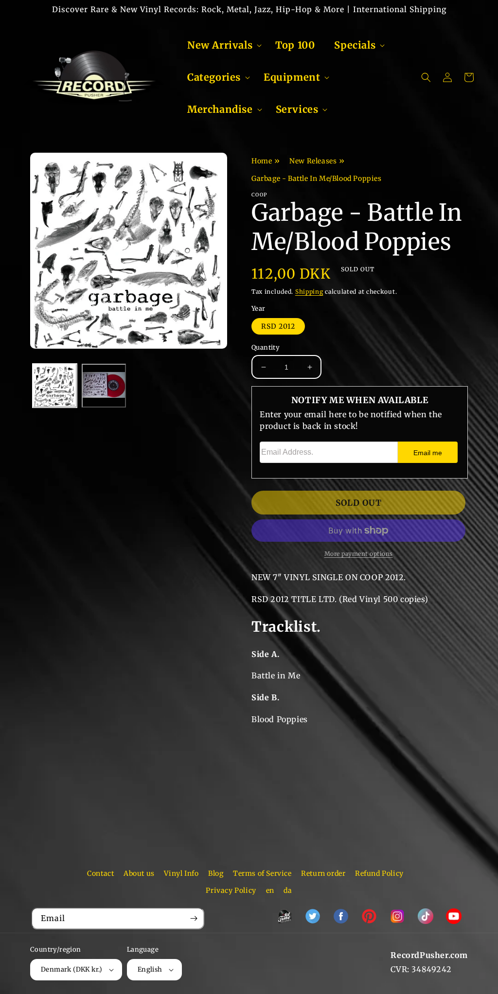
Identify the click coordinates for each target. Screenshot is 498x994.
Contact (100, 873)
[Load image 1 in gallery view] (55, 386)
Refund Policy (379, 873)
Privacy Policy (231, 890)
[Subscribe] (193, 918)
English (150, 969)
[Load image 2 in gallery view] (104, 386)
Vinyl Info (181, 873)
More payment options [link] (358, 553)
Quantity (265, 347)
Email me (427, 453)
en (270, 890)
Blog (215, 873)
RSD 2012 (278, 326)
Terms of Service (262, 873)
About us (139, 873)
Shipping (309, 291)
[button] (222, 45)
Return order (323, 873)
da (288, 890)
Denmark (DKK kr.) (72, 969)
